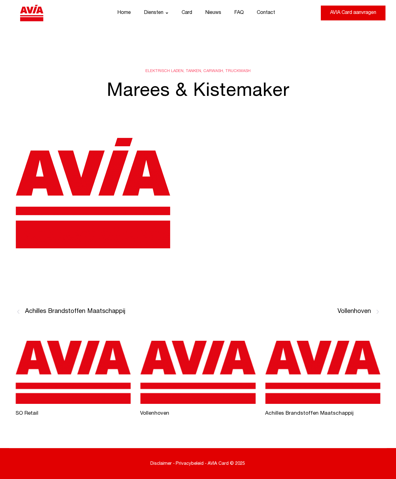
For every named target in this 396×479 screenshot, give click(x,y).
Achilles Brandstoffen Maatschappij (309, 413)
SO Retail (26, 413)
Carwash (213, 71)
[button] (167, 13)
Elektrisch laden (164, 71)
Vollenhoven (154, 413)
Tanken (193, 71)
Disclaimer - (162, 463)
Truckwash (238, 71)
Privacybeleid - (191, 463)
